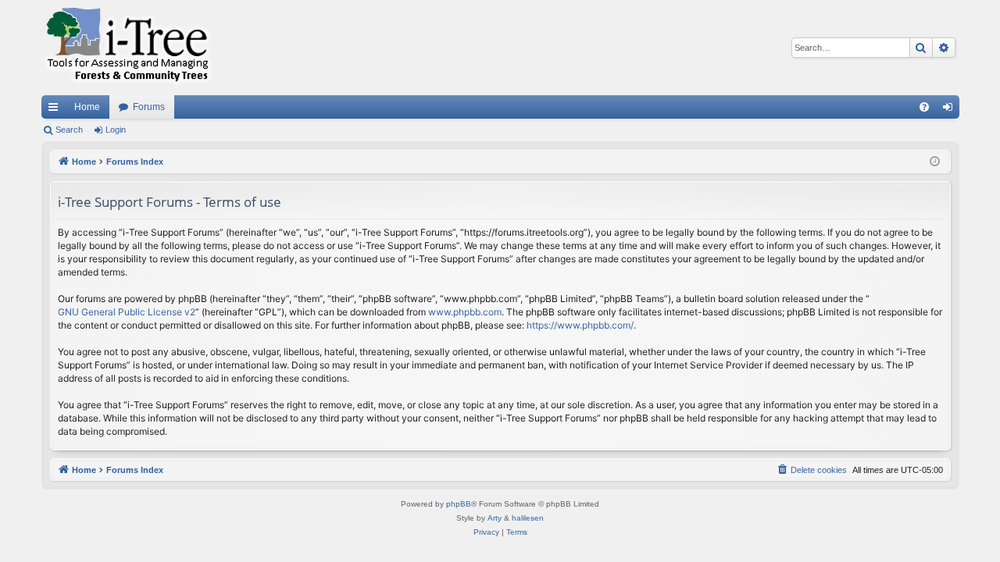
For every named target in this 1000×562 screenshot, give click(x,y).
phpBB (458, 504)
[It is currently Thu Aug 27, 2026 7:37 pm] (935, 162)
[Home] (127, 47)
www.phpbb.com (465, 312)
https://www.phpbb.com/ (580, 325)
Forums (149, 106)
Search (69, 129)
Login (115, 129)
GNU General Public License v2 (126, 312)
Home (87, 106)
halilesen (528, 518)
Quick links (56, 110)
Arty (495, 518)
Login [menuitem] (950, 110)
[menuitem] (924, 107)
